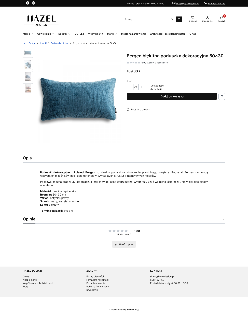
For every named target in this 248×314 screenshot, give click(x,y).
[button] (179, 19)
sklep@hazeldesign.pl (187, 3)
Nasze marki (30, 279)
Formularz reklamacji (97, 279)
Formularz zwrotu (95, 283)
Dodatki (43, 43)
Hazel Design (29, 43)
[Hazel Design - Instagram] (33, 3)
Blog (25, 286)
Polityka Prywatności (97, 286)
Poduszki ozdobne (59, 43)
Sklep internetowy (122, 309)
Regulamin (92, 289)
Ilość (129, 81)
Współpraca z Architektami (37, 283)
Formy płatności (95, 276)
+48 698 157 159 (216, 3)
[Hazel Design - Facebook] (27, 3)
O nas (26, 276)
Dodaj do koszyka (172, 96)
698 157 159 (157, 279)
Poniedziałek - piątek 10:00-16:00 (169, 283)
